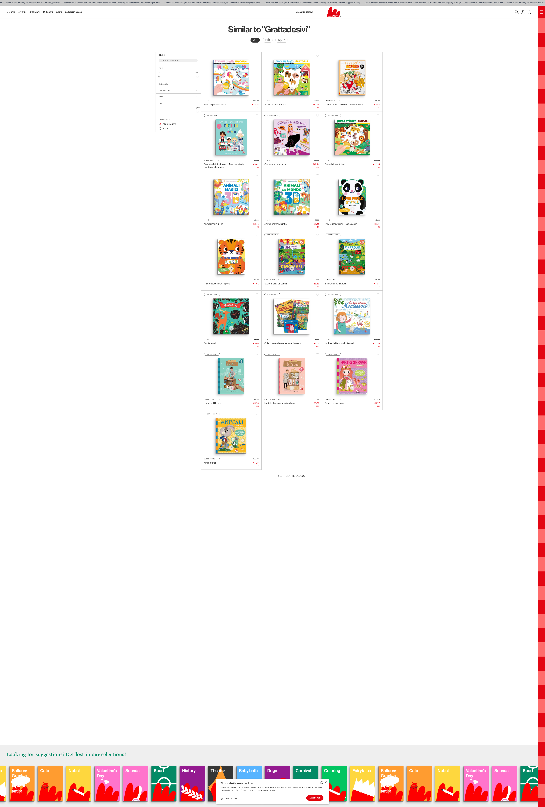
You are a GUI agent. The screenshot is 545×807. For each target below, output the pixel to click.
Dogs (53, 770)
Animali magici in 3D (213, 223)
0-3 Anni (11, 12)
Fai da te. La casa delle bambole (279, 403)
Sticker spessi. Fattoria (275, 104)
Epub (281, 40)
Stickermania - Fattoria (335, 283)
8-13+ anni (35, 12)
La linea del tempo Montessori (339, 343)
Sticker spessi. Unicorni (215, 104)
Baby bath (29, 770)
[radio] (255, 40)
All (255, 40)
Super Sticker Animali (335, 164)
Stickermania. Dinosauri (275, 283)
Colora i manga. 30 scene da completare (344, 104)
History (338, 770)
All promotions (169, 124)
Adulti (59, 12)
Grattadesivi (210, 343)
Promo (166, 128)
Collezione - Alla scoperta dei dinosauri (282, 343)
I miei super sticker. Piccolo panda (341, 223)
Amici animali (210, 462)
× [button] (325, 782)
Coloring (113, 770)
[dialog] (272, 791)
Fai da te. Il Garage (212, 403)
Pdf (267, 40)
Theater (367, 770)
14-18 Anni (48, 12)
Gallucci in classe (73, 12)
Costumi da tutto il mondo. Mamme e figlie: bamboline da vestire (224, 165)
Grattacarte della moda (275, 164)
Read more (274, 790)
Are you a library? (304, 12)
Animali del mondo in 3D (275, 223)
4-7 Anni (22, 12)
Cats (194, 770)
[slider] (159, 76)
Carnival (84, 770)
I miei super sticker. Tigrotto (217, 283)
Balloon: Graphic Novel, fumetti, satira (169, 781)
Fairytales (142, 770)
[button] (229, 798)
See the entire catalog (292, 475)
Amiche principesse (334, 403)
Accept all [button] (315, 798)
